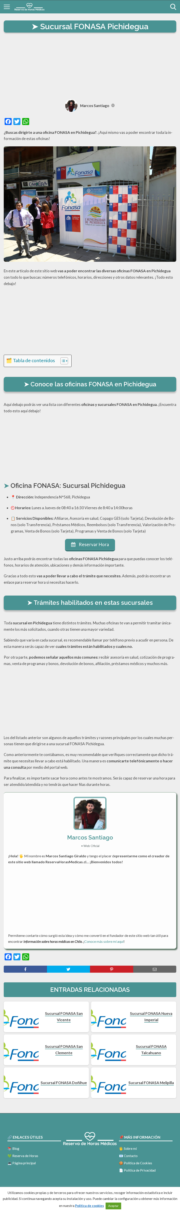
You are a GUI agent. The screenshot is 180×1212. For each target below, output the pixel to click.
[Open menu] (7, 7)
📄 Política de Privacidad (137, 1170)
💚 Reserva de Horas (22, 1156)
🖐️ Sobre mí (128, 1148)
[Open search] (173, 7)
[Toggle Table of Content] (62, 361)
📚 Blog (13, 1148)
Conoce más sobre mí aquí (104, 941)
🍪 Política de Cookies (135, 1163)
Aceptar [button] (113, 1206)
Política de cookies (89, 1206)
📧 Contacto (128, 1156)
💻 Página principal (21, 1163)
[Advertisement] (90, 66)
